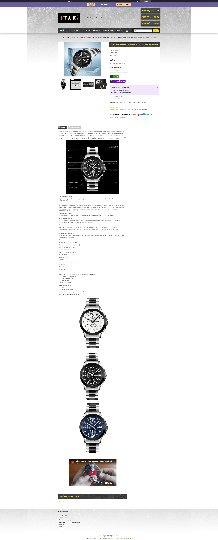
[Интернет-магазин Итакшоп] (69, 17)
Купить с (116, 81)
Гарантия (61, 528)
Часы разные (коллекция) (70, 37)
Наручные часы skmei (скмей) (105, 37)
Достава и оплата (64, 515)
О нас (88, 30)
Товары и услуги (74, 30)
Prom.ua (116, 535)
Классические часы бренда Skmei (124, 37)
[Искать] (156, 30)
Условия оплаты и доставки (113, 30)
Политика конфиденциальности (67, 520)
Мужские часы (92, 37)
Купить (116, 76)
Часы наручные (82, 37)
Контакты (96, 30)
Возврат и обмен (63, 517)
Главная (62, 30)
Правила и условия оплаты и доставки (69, 522)
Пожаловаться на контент (108, 538)
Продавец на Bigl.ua (109, 536)
